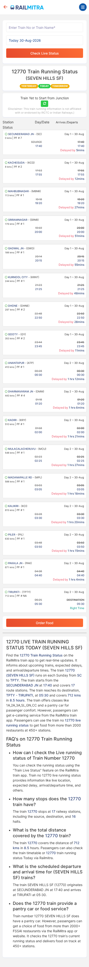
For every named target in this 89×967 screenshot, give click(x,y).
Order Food (44, 623)
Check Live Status (44, 53)
